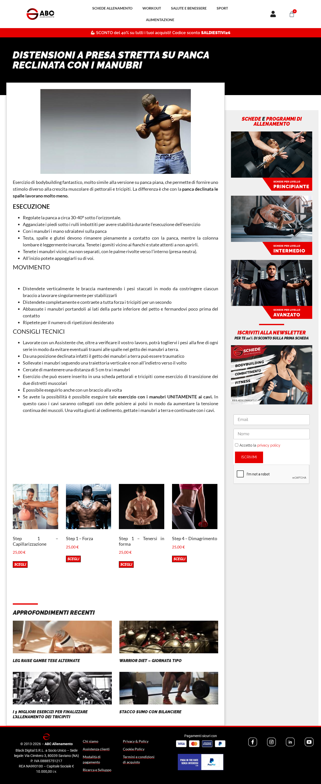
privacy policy (268, 445)
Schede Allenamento (112, 8)
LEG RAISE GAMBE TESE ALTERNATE (46, 660)
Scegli (20, 564)
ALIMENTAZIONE (160, 20)
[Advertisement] (115, 449)
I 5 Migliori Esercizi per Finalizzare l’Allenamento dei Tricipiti (50, 714)
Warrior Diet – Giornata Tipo (150, 660)
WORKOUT (151, 8)
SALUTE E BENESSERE (189, 8)
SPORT (222, 8)
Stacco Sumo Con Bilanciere (150, 711)
